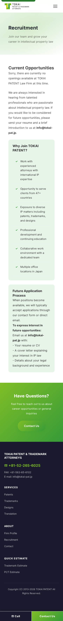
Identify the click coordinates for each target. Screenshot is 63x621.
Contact (8, 546)
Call (15, 616)
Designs (8, 507)
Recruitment (11, 539)
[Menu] (55, 6)
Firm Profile (10, 533)
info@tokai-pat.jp (22, 476)
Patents (8, 494)
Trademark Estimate (15, 565)
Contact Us (31, 426)
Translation (10, 513)
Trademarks (11, 500)
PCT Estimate (12, 572)
